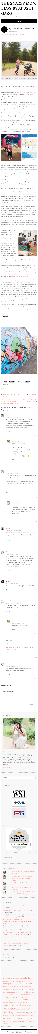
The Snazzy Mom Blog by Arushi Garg (18, 8)
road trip (23, 1015)
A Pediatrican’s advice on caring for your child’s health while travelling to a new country (10, 401)
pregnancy (4, 396)
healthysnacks (6, 997)
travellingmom (19, 1021)
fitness (4, 394)
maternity (13, 1002)
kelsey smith (9, 664)
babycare (11, 981)
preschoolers (13, 1015)
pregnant (5, 1015)
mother (17, 394)
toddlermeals (13, 1019)
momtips (24, 1005)
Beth (7, 552)
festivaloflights (23, 992)
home (17, 997)
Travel (19, 1018)
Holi (14, 997)
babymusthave (17, 981)
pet (16, 1012)
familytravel (29, 989)
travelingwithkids (28, 1019)
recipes (19, 1015)
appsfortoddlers (17, 978)
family (21, 988)
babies (23, 978)
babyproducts (27, 981)
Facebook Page (8, 857)
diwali (25, 986)
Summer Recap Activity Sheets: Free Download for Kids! (18, 905)
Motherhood (9, 34)
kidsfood (19, 1000)
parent (27, 1009)
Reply (35, 435)
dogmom (15, 989)
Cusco (17, 986)
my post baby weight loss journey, (27, 92)
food (33, 992)
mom (25, 1002)
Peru (15, 1012)
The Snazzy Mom (19, 34)
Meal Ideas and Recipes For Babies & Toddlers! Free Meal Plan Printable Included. (21, 878)
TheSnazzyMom (15, 441)
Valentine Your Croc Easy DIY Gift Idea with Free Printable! (18, 910)
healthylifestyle (17, 994)
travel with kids (27, 1021)
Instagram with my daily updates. (19, 276)
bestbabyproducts (24, 983)
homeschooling (24, 997)
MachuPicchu (6, 1002)
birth (30, 984)
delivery (21, 986)
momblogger (8, 1005)
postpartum (21, 1012)
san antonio (27, 1015)
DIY (11, 989)
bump (5, 986)
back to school (17, 983)
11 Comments (32, 394)
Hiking (11, 997)
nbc (18, 1009)
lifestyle (13, 394)
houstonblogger (7, 1000)
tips (32, 1015)
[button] (11, 147)
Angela (7, 415)
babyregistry (7, 984)
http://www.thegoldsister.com (14, 489)
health (8, 394)
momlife (18, 1005)
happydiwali (5, 994)
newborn (22, 1009)
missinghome (19, 1002)
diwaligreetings (6, 989)
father (17, 992)
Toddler (6, 1019)
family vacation (7, 992)
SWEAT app (32, 265)
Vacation (33, 1021)
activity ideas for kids (8, 978)
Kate (7, 471)
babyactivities (6, 981)
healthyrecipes (25, 994)
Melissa (8, 528)
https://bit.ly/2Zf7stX (11, 649)
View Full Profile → (8, 767)
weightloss (11, 396)
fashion (13, 992)
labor (22, 1000)
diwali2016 (29, 986)
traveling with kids (8, 1021)
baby (28, 978)
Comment (30, 704)
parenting (8, 1012)
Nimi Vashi (8, 601)
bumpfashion (12, 986)
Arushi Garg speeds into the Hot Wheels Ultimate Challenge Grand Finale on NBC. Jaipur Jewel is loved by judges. (17, 921)
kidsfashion (14, 1000)
